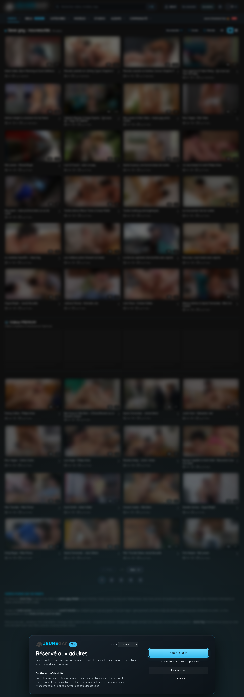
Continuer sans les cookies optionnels (178, 661)
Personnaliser (178, 670)
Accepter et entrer (178, 652)
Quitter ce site (179, 678)
